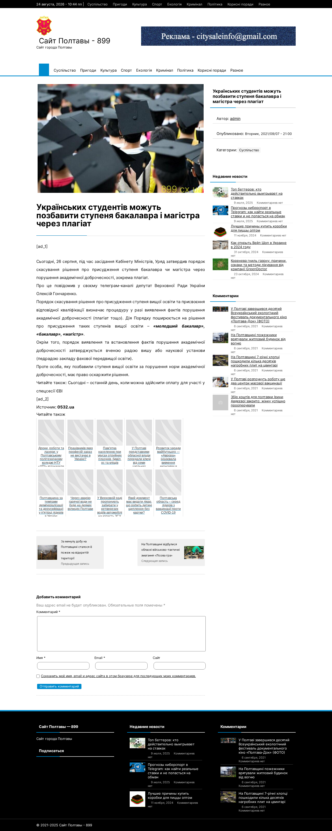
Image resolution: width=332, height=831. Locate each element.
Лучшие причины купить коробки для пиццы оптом (259, 228)
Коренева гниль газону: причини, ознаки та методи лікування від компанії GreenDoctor (259, 264)
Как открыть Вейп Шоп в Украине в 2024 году (259, 245)
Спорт (157, 4)
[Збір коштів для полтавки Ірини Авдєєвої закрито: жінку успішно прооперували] (220, 402)
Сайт (156, 658)
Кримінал (194, 4)
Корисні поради (240, 4)
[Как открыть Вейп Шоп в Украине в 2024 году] (220, 245)
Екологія (174, 4)
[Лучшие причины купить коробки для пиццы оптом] (220, 232)
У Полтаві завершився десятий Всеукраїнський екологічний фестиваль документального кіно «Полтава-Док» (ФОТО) (259, 314)
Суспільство (97, 4)
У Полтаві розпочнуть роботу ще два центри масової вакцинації (258, 381)
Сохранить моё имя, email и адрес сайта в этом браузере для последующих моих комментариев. (118, 676)
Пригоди (120, 4)
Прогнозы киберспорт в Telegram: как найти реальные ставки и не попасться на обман (258, 212)
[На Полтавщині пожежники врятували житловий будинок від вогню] (220, 338)
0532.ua (65, 407)
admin (235, 118)
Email (99, 658)
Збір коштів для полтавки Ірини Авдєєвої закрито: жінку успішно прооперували (258, 401)
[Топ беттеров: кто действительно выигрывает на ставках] (220, 192)
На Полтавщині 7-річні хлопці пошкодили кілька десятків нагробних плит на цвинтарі (255, 361)
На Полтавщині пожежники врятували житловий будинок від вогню (258, 339)
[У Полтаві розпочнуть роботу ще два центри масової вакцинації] (220, 382)
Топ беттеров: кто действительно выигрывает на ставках (256, 193)
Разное (264, 4)
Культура (139, 4)
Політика (215, 4)
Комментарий (48, 612)
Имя (40, 658)
